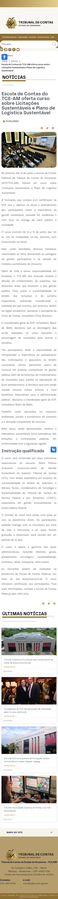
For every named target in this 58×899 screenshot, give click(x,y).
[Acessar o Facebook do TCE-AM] (1, 49)
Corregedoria (23, 37)
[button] (4, 57)
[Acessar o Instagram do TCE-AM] (9, 49)
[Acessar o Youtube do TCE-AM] (18, 49)
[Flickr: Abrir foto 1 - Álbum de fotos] (5, 49)
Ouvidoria (32, 37)
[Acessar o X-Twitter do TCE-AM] (13, 49)
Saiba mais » (10, 667)
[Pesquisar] (54, 44)
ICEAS (52, 37)
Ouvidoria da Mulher (9, 37)
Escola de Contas (43, 37)
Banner (14, 61)
